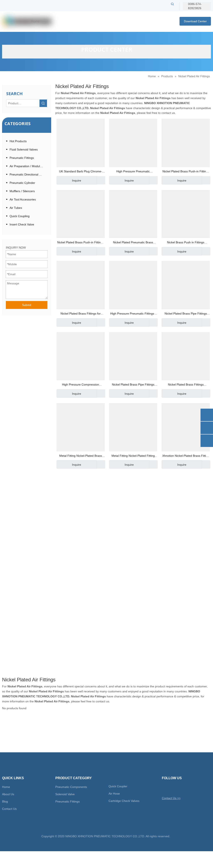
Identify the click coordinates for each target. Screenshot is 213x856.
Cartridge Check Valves (124, 800)
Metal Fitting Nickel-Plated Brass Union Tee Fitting (80, 456)
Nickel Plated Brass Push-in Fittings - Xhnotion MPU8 (80, 243)
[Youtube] (186, 788)
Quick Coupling (20, 216)
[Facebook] (172, 788)
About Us (8, 794)
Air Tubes (16, 207)
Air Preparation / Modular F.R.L (28, 166)
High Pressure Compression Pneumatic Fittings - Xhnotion (80, 385)
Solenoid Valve (65, 794)
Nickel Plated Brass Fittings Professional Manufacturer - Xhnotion (185, 385)
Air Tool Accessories (23, 199)
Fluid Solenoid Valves (24, 149)
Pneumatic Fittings (22, 157)
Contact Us (9, 808)
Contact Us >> (171, 798)
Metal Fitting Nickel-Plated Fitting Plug (133, 456)
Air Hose (114, 793)
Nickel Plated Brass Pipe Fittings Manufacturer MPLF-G (133, 385)
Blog (5, 801)
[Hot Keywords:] (172, 4)
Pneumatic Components (71, 787)
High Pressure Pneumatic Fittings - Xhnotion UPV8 (133, 314)
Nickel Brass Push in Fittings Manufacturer (185, 243)
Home (6, 787)
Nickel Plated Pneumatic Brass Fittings (133, 243)
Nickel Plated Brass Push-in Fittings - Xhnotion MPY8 (185, 172)
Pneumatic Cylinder (22, 182)
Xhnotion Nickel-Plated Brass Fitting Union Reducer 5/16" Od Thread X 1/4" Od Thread (185, 456)
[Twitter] (164, 788)
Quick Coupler (118, 786)
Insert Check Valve (22, 224)
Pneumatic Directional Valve (28, 174)
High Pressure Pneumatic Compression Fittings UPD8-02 (133, 172)
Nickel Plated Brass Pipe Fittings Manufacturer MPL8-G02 (186, 314)
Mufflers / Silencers (22, 191)
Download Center (195, 21)
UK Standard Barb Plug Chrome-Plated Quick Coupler (80, 172)
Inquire (76, 180)
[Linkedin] (179, 788)
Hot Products (18, 141)
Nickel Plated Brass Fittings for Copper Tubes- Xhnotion (81, 314)
